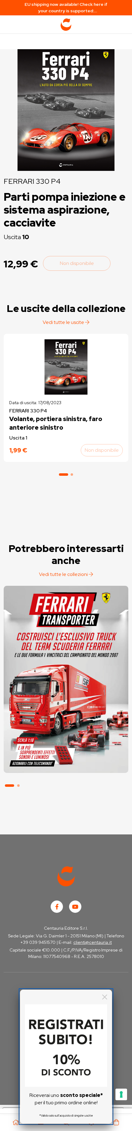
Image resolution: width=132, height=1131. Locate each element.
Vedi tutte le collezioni (64, 574)
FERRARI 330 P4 (32, 181)
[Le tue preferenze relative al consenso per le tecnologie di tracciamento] (121, 1094)
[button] (63, 474)
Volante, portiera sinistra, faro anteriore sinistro (55, 423)
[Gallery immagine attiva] (66, 108)
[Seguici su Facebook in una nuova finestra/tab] (57, 906)
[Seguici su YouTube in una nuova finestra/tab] (75, 906)
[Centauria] (66, 24)
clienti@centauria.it (92, 942)
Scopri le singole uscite (66, 761)
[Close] (105, 997)
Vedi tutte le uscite (64, 322)
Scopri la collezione (66, 744)
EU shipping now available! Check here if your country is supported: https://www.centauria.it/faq (66, 8)
